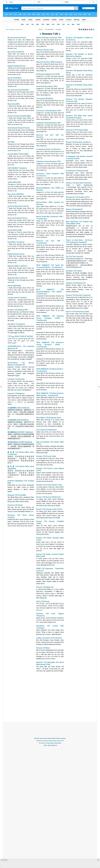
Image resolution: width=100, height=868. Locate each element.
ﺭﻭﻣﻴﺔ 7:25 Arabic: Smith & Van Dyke (20, 336)
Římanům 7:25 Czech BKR (17, 495)
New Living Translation (16, 52)
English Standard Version (16, 66)
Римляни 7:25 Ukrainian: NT (76, 283)
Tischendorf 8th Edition (44, 98)
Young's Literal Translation (17, 297)
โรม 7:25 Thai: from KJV (74, 256)
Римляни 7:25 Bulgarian (16, 393)
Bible (7, 29)
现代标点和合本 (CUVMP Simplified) (20, 442)
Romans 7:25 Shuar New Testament (79, 183)
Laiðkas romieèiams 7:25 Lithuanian (49, 638)
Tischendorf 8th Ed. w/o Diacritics (48, 149)
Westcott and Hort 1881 (45, 50)
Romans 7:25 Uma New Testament (78, 295)
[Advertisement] (50, 710)
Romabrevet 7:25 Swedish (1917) (78, 197)
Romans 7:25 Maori (43, 648)
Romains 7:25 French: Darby (46, 456)
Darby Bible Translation (16, 242)
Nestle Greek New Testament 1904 (48, 38)
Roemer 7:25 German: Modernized (48, 497)
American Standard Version (17, 218)
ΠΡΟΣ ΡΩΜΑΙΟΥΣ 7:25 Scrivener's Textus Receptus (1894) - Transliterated (50, 345)
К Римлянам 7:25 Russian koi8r (77, 171)
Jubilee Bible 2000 (14, 182)
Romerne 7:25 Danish (15, 505)
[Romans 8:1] (97, 391)
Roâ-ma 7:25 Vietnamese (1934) (77, 311)
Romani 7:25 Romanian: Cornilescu (78, 142)
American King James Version (18, 206)
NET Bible (11, 142)
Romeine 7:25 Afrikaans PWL (18, 310)
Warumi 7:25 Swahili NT (74, 209)
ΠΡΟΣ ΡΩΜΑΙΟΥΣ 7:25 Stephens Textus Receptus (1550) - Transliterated (50, 318)
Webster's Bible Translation (17, 266)
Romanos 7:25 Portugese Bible (77, 130)
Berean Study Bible (14, 78)
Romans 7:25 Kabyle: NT (45, 587)
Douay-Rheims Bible (15, 230)
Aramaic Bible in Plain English (18, 154)
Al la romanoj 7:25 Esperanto (46, 430)
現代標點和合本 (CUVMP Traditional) (20, 432)
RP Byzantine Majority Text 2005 (48, 74)
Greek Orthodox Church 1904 (46, 86)
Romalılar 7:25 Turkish (74, 271)
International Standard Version (19, 128)
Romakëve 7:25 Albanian (16, 324)
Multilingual (11, 29)
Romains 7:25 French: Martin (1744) (49, 485)
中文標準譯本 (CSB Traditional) (18, 408)
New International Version (17, 38)
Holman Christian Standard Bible (19, 116)
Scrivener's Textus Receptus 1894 (48, 111)
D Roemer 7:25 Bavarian (16, 379)
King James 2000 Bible (16, 194)
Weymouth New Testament (17, 278)
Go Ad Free (4, 860)
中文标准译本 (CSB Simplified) (18, 420)
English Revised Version (16, 254)
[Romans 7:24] (2, 391)
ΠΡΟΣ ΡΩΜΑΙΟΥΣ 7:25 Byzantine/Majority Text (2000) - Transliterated (50, 292)
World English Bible (14, 286)
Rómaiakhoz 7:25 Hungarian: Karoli (48, 417)
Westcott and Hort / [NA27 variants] (49, 62)
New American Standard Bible (18, 90)
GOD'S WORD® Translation (17, 168)
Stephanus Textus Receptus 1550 (48, 123)
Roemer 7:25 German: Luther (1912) (49, 509)
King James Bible (14, 104)
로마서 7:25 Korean (43, 601)
